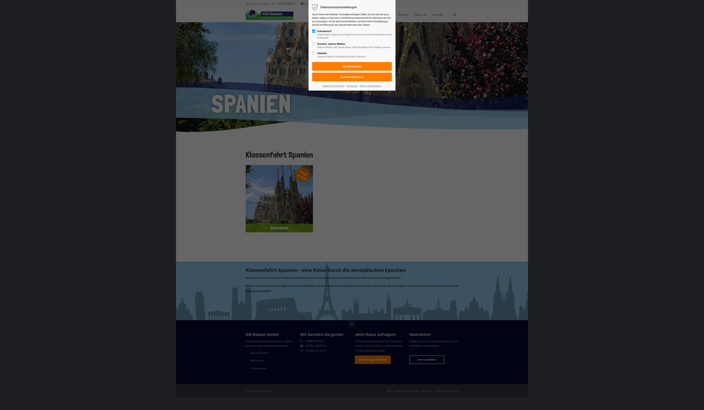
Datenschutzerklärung (334, 86)
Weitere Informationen (370, 86)
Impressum (352, 86)
